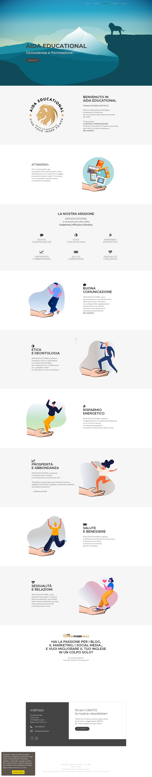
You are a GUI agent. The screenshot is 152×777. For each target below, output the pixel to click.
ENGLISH (71, 764)
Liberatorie (105, 771)
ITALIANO (87, 764)
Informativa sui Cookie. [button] (19, 767)
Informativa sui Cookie (92, 771)
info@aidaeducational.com (42, 731)
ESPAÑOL (79, 764)
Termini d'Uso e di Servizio (75, 771)
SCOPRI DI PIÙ (32, 60)
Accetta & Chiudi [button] (18, 772)
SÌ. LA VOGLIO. (82, 728)
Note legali (46, 771)
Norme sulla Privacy (58, 771)
